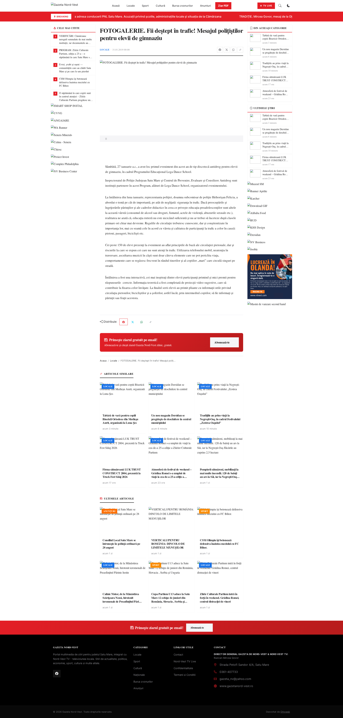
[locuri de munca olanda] (269, 276)
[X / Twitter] (227, 50)
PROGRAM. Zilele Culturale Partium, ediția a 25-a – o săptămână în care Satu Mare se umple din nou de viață (75, 53)
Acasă (116, 5)
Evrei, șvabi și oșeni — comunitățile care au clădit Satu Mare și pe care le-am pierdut (75, 68)
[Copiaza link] (240, 50)
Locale (131, 5)
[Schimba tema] (288, 5)
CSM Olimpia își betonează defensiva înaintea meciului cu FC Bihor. (74, 82)
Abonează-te (222, 342)
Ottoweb (285, 711)
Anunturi (205, 5)
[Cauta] (280, 5)
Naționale (139, 674)
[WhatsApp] (233, 50)
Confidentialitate (183, 668)
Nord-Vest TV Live (185, 661)
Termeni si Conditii (184, 674)
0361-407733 (229, 672)
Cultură (160, 5)
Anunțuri (138, 688)
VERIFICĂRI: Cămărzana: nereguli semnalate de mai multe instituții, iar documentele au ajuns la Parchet (75, 39)
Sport (145, 5)
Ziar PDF (223, 5)
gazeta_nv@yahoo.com (235, 679)
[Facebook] (220, 50)
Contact (178, 654)
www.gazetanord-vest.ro (236, 686)
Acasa (103, 360)
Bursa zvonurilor (182, 5)
